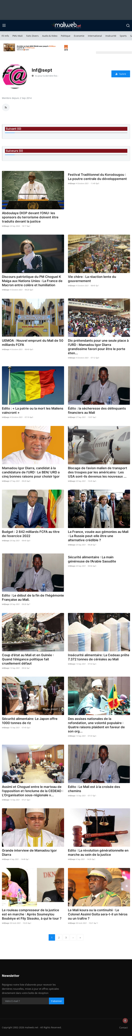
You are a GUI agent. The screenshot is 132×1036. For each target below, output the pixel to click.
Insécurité (110, 35)
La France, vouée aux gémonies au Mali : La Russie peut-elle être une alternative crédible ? (98, 536)
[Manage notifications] (125, 1020)
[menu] (4, 25)
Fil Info (5, 35)
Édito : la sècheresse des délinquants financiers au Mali (97, 410)
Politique (65, 35)
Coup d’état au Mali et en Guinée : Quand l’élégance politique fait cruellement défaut (28, 659)
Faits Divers (32, 35)
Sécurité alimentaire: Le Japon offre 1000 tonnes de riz (29, 721)
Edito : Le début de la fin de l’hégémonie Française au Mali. (33, 597)
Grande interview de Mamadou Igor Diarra (29, 853)
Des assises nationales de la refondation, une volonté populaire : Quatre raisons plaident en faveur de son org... (96, 725)
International (95, 35)
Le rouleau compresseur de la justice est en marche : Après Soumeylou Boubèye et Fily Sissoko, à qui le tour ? (31, 914)
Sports (123, 35)
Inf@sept (5, 226)
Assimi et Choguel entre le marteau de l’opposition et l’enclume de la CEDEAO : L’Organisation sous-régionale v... (32, 791)
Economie (79, 35)
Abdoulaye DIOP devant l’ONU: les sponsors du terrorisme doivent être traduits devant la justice (30, 217)
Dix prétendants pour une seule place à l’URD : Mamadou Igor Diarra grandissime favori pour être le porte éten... (98, 347)
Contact (123, 1027)
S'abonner (56, 1001)
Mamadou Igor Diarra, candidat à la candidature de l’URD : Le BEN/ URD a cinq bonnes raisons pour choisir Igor (31, 472)
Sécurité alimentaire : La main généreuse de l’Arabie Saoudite (92, 559)
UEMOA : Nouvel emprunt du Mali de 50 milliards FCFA (32, 343)
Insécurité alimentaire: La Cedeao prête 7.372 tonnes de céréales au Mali (98, 657)
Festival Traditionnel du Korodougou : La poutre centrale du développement (97, 177)
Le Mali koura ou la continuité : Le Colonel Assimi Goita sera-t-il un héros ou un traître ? (97, 914)
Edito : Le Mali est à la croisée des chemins (94, 789)
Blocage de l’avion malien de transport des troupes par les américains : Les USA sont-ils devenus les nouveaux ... (97, 472)
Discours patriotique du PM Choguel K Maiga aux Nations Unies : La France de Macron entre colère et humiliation (32, 281)
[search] (128, 25)
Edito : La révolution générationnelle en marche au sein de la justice (98, 853)
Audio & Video (49, 35)
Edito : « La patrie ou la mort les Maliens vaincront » (32, 410)
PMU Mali (17, 35)
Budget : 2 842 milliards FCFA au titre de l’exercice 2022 (31, 534)
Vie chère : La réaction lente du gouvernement (92, 279)
